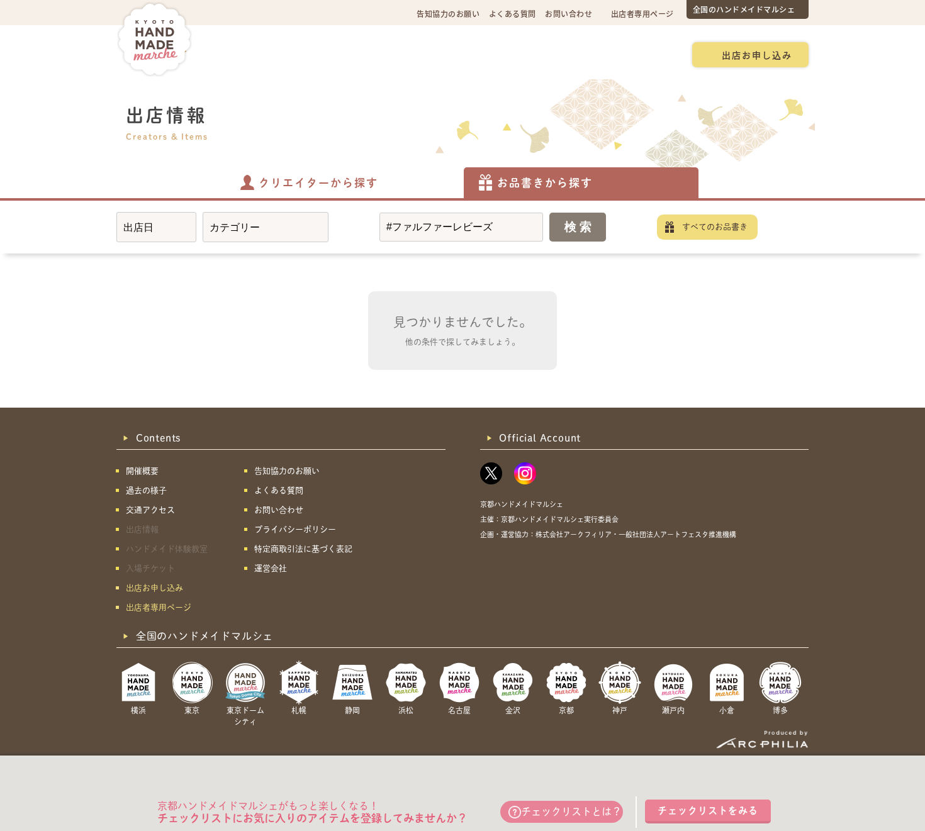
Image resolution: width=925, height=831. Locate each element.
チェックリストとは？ (571, 811)
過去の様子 (389, 54)
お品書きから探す (545, 182)
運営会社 (270, 568)
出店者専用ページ (642, 13)
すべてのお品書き (715, 227)
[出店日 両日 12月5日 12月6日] (156, 227)
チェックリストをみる (708, 810)
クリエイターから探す (318, 182)
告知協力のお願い (448, 13)
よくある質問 (512, 13)
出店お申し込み (757, 54)
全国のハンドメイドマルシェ (744, 9)
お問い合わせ (568, 13)
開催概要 (245, 54)
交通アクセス (315, 54)
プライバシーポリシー (295, 529)
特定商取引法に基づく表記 (303, 549)
